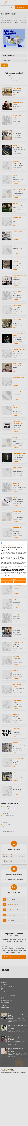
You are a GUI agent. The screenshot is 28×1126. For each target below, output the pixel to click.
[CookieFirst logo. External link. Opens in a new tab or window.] (1, 543)
